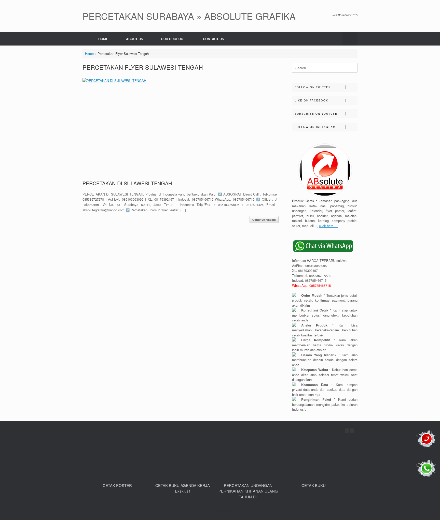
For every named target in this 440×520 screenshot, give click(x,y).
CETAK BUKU (313, 485)
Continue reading (264, 219)
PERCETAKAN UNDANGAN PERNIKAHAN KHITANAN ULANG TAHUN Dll (248, 491)
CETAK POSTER (117, 485)
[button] (350, 39)
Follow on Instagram (315, 127)
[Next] (352, 430)
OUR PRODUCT (173, 38)
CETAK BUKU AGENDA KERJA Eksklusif (182, 488)
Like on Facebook (311, 100)
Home (89, 53)
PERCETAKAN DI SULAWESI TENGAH (127, 183)
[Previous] (347, 430)
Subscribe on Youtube (316, 113)
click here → (328, 225)
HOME (103, 38)
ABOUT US (134, 38)
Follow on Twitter (313, 87)
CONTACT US (213, 38)
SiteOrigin (226, 510)
